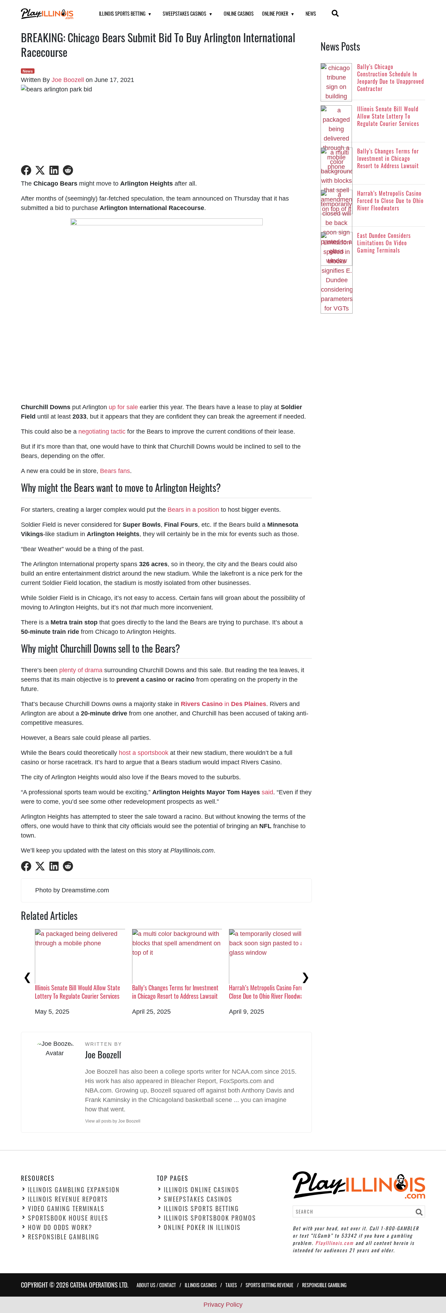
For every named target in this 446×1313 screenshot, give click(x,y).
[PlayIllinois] (51, 13)
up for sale (123, 407)
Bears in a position (193, 509)
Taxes (231, 1285)
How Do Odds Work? (60, 1227)
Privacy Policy (223, 1304)
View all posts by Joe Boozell (112, 1121)
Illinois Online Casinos (201, 1189)
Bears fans (115, 470)
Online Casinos (239, 13)
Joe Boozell (68, 79)
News (311, 13)
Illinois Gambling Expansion (74, 1189)
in (223, 703)
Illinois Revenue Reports (68, 1199)
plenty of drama (80, 670)
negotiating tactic (101, 431)
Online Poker (275, 13)
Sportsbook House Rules (68, 1218)
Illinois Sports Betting (122, 13)
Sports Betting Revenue (269, 1285)
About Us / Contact (156, 1285)
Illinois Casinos (201, 1285)
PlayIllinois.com (334, 1242)
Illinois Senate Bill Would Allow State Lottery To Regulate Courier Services (77, 991)
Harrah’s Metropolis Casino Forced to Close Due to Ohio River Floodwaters (272, 991)
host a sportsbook (143, 752)
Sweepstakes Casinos (184, 13)
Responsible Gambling (63, 1236)
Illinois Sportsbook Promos (210, 1218)
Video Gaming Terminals (66, 1208)
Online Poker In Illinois (202, 1227)
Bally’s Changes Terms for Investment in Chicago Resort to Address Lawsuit (175, 991)
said (267, 792)
